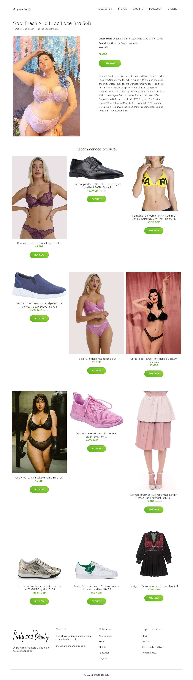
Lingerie (172, 8)
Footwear (155, 8)
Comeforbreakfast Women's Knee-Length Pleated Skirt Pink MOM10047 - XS (154, 496)
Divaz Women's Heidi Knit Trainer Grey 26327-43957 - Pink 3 (96, 435)
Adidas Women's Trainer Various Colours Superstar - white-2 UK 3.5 (96, 588)
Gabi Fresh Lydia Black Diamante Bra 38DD (39, 477)
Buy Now (110, 63)
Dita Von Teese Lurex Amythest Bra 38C (39, 243)
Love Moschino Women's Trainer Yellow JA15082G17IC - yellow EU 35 (39, 588)
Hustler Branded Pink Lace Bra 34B (97, 358)
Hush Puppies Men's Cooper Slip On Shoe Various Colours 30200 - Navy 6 (39, 305)
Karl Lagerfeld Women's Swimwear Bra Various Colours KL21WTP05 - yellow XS (154, 217)
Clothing (138, 8)
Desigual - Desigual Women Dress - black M (154, 586)
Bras (145, 38)
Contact (146, 641)
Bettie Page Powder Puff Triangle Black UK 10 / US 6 (154, 360)
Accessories (104, 8)
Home (16, 28)
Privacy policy (149, 652)
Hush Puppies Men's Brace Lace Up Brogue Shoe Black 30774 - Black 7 (96, 186)
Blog (144, 636)
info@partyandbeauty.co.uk (70, 645)
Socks (160, 38)
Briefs (152, 38)
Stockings (137, 38)
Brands (122, 8)
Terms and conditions (153, 647)
